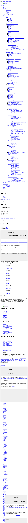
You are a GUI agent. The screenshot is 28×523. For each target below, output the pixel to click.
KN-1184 (8, 288)
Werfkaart (12, 359)
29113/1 (5, 227)
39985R (8, 293)
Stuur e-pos (3, 363)
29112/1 (8, 278)
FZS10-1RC (9, 268)
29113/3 (7, 228)
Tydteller (2, 360)
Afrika (4, 197)
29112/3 (8, 273)
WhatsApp (3, 365)
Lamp (8, 361)
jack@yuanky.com (7, 1)
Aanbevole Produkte (5, 359)
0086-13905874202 (7, 341)
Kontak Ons (3, 190)
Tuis (4, 196)
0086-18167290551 (7, 343)
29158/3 (8, 283)
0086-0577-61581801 (7, 342)
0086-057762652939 (7, 345)
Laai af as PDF (12, 218)
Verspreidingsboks (22, 360)
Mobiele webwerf (18, 359)
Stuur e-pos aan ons (5, 218)
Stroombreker (3, 361)
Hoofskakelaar (8, 360)
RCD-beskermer (14, 360)
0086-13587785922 (7, 344)
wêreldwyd (23, 358)
